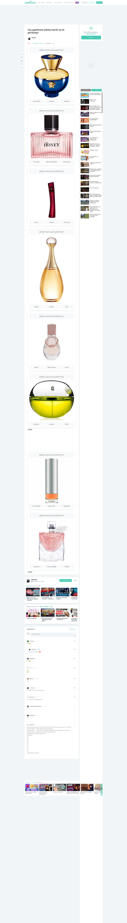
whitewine (32, 715)
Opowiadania (69, 2)
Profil (75, 580)
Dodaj (99, 2)
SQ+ (77, 2)
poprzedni (85, 90)
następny (97, 90)
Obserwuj (38, 43)
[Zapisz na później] (53, 43)
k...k (30, 668)
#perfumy (46, 606)
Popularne (41, 2)
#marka (41, 606)
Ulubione (49, 43)
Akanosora (32, 697)
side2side (33, 37)
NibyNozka (32, 658)
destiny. (31, 678)
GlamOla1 (31, 724)
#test (51, 606)
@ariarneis (31, 652)
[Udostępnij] (21, 67)
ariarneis (31, 641)
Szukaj (85, 2)
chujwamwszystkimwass (35, 706)
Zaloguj (92, 2)
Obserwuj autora (66, 580)
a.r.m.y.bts (32, 688)
